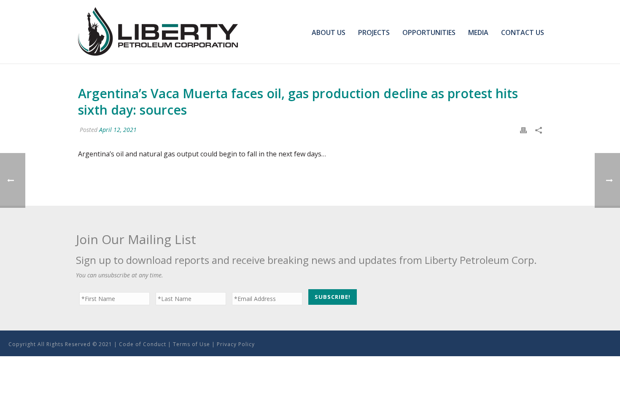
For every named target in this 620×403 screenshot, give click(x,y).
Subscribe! (332, 297)
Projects (374, 32)
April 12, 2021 (118, 130)
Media (478, 32)
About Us (328, 32)
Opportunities (429, 32)
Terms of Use (191, 344)
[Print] (523, 129)
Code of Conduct (142, 344)
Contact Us (522, 32)
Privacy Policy (236, 344)
